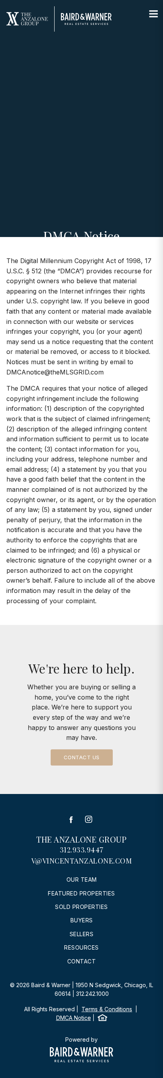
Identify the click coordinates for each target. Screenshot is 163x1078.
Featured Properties (81, 893)
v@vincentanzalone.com (81, 860)
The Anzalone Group (81, 839)
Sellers (82, 934)
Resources (81, 947)
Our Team (81, 879)
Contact (81, 961)
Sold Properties (81, 906)
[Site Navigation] (153, 14)
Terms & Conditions (107, 1009)
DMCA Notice (73, 1017)
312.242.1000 (92, 993)
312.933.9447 (82, 849)
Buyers (81, 920)
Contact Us (82, 757)
